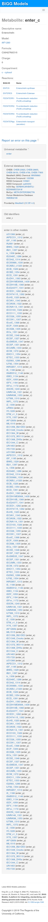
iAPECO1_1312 (14, 237)
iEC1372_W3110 (15, 436)
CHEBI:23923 (19, 169)
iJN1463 (10, 445)
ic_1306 (10, 253)
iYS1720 (10, 448)
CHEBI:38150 (12, 172)
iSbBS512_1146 (15, 373)
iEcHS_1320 (13, 297)
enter (9, 153)
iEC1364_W (12, 433)
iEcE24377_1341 (15, 287)
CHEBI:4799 (24, 172)
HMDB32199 (11, 197)
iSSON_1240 (13, 388)
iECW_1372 (12, 350)
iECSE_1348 (13, 335)
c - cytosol (7, 72)
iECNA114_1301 (15, 306)
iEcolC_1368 (13, 322)
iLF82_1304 (12, 363)
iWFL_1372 (12, 401)
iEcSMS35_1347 (15, 341)
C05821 (26, 180)
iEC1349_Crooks (15, 429)
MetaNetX (19, 203)
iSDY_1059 (12, 379)
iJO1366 (10, 234)
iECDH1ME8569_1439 (18, 281)
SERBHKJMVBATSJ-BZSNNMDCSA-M (20, 188)
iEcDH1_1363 (13, 278)
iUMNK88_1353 (14, 395)
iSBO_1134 (12, 376)
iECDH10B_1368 (15, 284)
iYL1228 (10, 410)
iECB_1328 (12, 268)
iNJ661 (10, 243)
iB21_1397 (12, 249)
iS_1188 (10, 369)
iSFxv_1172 (12, 385)
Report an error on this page (19, 140)
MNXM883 (35, 175)
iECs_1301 (12, 331)
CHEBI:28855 (32, 169)
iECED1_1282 (13, 290)
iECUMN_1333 (14, 347)
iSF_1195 (11, 240)
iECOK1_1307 (14, 319)
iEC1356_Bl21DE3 (16, 426)
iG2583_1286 (13, 360)
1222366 (30, 178)
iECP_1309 (12, 325)
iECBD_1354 (13, 272)
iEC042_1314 (13, 259)
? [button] (28, 149)
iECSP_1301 (13, 344)
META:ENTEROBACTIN (24, 192)
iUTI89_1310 (13, 398)
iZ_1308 (10, 404)
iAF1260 (6, 42)
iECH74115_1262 (15, 294)
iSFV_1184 (12, 382)
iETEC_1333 (13, 357)
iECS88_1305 (13, 328)
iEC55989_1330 (14, 262)
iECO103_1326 (14, 309)
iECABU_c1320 (14, 265)
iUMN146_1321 (14, 391)
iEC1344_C (12, 442)
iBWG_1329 (12, 246)
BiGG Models (15, 3)
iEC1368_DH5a (14, 439)
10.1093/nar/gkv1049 (36, 902)
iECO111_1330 (14, 313)
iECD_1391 (12, 275)
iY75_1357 (12, 417)
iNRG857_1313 (14, 366)
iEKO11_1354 (13, 354)
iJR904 (10, 407)
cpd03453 (27, 183)
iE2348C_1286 (14, 256)
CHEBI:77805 (37, 172)
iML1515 (11, 423)
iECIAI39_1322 (14, 303)
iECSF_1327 (13, 338)
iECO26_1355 (13, 316)
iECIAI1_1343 (13, 300)
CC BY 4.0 (29, 203)
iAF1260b (11, 420)
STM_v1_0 (12, 414)
